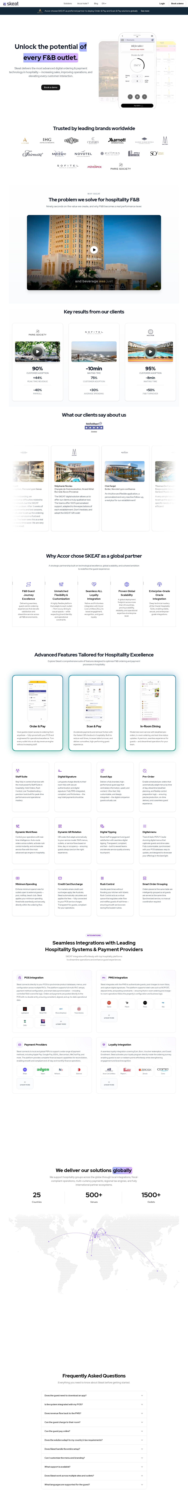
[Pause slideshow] (137, 96)
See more (145, 11)
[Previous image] (130, 96)
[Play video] (37, 351)
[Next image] (144, 96)
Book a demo (177, 3)
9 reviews (94, 431)
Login (162, 3)
